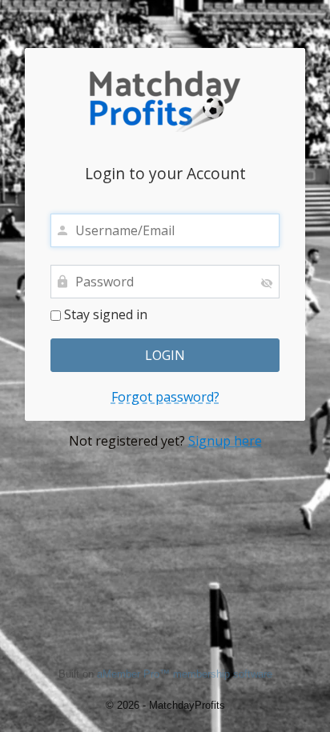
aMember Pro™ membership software (184, 674)
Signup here (225, 441)
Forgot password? (165, 398)
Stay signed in (104, 315)
